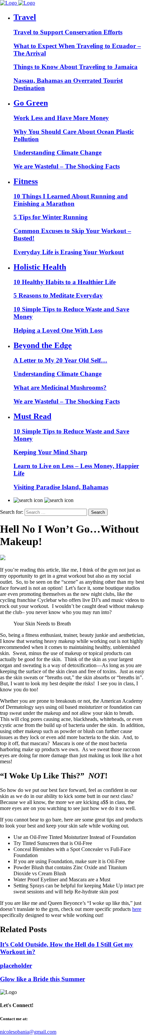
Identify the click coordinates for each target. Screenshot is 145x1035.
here (136, 909)
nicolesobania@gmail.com (28, 1032)
